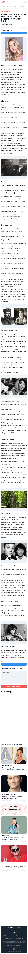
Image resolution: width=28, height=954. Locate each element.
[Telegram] (14, 932)
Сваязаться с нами (14, 927)
